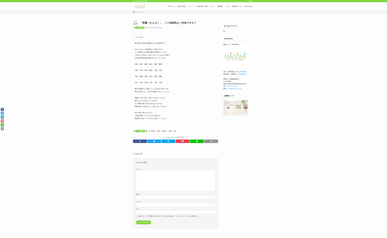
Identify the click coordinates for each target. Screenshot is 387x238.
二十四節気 (152, 131)
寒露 (170, 131)
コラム (137, 27)
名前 (138, 194)
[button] (140, 141)
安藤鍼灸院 (242, 74)
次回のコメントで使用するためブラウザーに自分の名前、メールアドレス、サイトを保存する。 (168, 216)
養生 (175, 131)
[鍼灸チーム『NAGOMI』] (140, 6)
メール (138, 201)
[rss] (250, 1)
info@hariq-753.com (235, 88)
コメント (139, 169)
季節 (142, 27)
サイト (138, 209)
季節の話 (164, 131)
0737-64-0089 (232, 86)
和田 (158, 131)
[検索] (252, 1)
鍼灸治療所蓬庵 (240, 72)
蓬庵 (155, 43)
